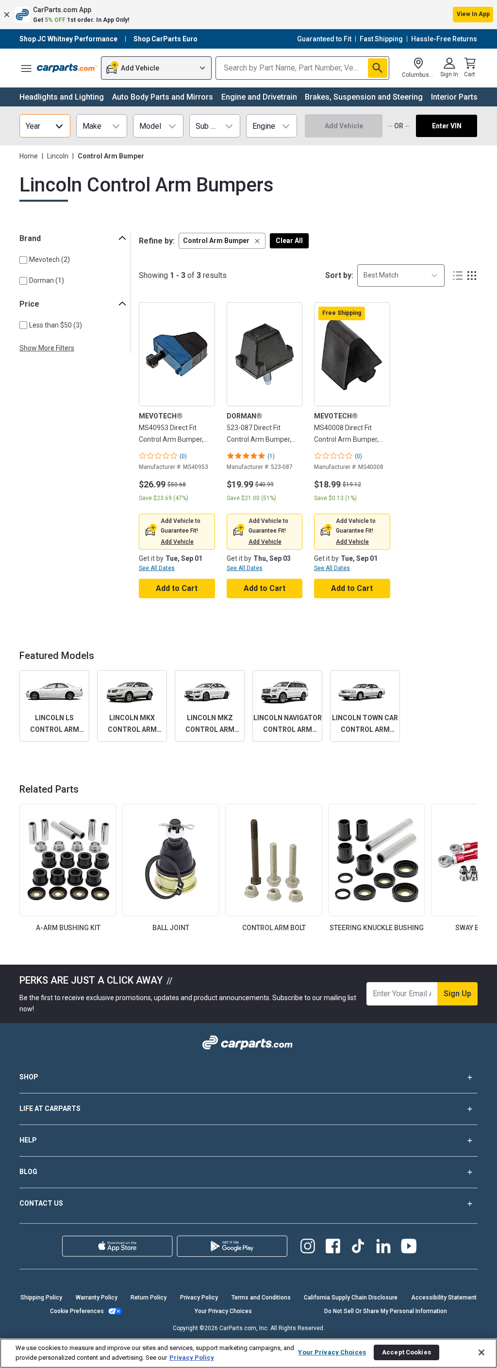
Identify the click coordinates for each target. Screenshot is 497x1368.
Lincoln (57, 156)
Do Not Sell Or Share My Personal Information (385, 1311)
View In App (473, 14)
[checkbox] (23, 260)
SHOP (28, 1077)
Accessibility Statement (444, 1297)
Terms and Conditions (261, 1297)
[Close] (481, 1352)
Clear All (289, 240)
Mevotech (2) (49, 259)
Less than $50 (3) (55, 325)
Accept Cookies (406, 1352)
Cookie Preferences (77, 1311)
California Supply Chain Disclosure (351, 1297)
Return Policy (148, 1297)
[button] (248, 14)
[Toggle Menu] (26, 68)
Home (28, 156)
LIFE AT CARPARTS (50, 1108)
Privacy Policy (199, 1297)
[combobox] (401, 275)
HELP (28, 1140)
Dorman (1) (46, 280)
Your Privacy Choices (223, 1311)
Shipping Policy (41, 1297)
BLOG (28, 1172)
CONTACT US (41, 1203)
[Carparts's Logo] (67, 68)
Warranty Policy (96, 1297)
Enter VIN (447, 126)
